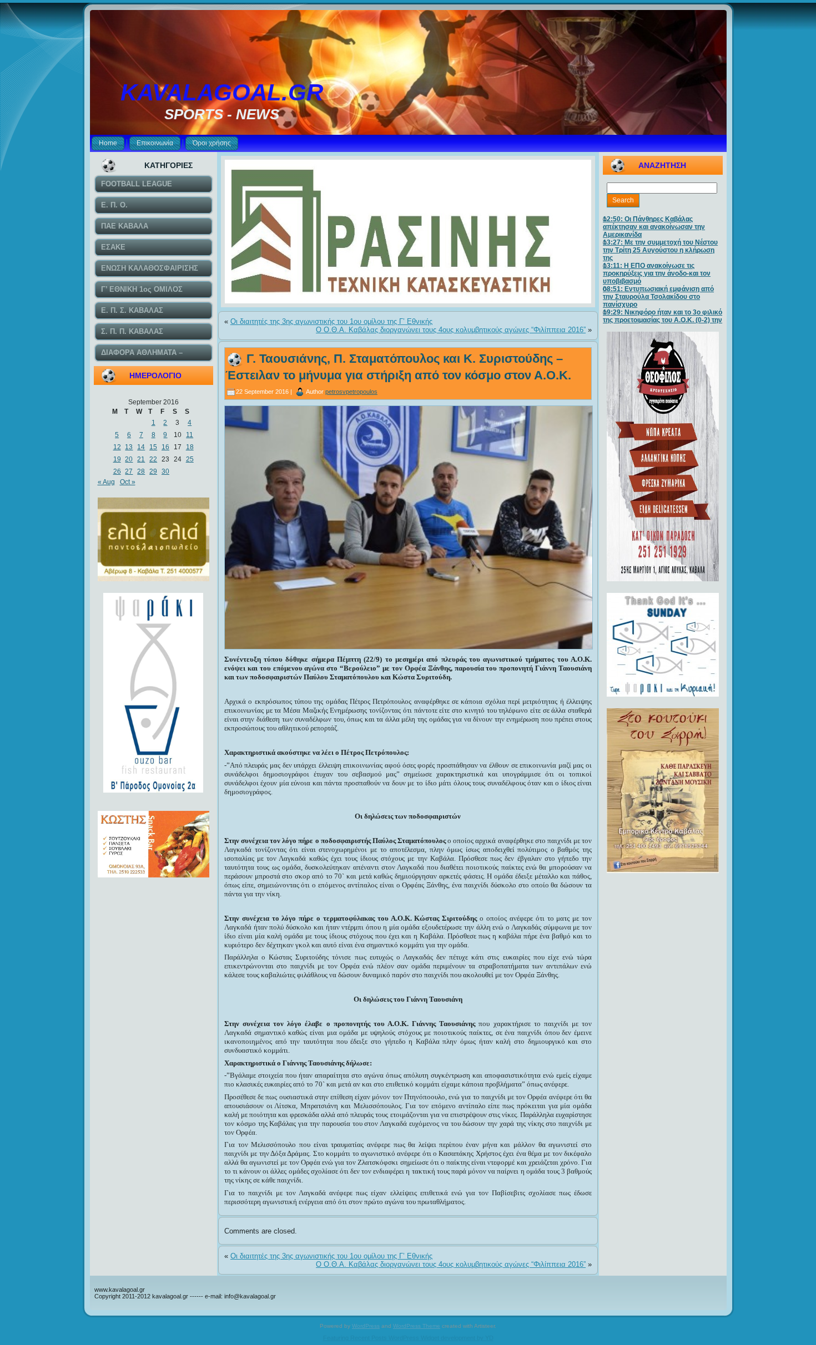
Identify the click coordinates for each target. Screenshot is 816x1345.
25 (190, 459)
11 (189, 435)
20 (129, 459)
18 (190, 447)
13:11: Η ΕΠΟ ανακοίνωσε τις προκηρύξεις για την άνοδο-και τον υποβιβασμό (657, 273)
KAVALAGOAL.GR (221, 92)
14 (141, 447)
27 (129, 471)
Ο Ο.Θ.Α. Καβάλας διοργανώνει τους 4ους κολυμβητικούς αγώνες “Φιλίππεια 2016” (451, 330)
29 (153, 471)
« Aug (106, 482)
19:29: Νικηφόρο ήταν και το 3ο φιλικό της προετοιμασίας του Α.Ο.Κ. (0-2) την (662, 316)
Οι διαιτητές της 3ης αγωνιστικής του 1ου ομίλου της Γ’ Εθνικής (331, 321)
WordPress (366, 1326)
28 (141, 471)
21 (141, 459)
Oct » (127, 482)
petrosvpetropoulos (351, 391)
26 (117, 471)
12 (117, 447)
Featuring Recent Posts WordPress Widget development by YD (408, 1337)
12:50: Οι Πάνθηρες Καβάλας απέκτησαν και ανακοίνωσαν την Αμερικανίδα (654, 226)
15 (153, 447)
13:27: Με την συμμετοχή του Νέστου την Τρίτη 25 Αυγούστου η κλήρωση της (660, 250)
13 (129, 447)
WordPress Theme (416, 1326)
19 (117, 459)
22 (153, 459)
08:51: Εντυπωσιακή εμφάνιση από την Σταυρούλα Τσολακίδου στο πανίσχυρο (658, 296)
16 (165, 447)
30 (165, 471)
